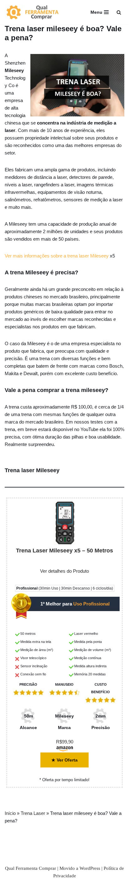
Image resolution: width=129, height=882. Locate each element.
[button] (118, 12)
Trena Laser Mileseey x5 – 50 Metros (64, 550)
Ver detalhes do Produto (64, 571)
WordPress (90, 868)
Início (10, 813)
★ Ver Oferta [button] (64, 759)
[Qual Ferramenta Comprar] (36, 12)
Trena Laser (33, 813)
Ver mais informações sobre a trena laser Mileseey (57, 255)
